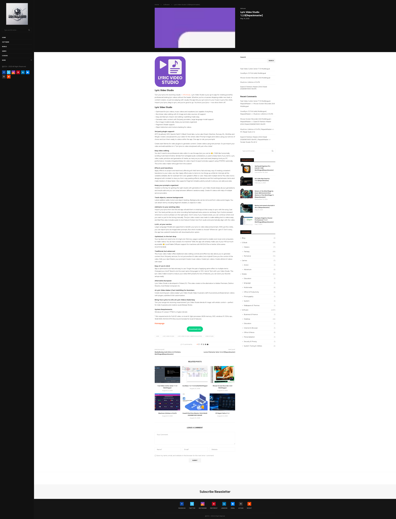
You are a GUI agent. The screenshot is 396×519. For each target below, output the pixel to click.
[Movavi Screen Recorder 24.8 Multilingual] (222, 374)
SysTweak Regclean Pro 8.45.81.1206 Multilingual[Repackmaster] (264, 168)
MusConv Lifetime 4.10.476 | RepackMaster (256, 129)
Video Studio (209, 336)
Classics (259, 247)
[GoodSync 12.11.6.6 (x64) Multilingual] (195, 374)
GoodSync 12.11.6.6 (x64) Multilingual (194, 386)
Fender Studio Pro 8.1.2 (248, 142)
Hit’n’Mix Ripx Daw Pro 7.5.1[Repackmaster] (262, 180)
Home (4, 37)
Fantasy (259, 251)
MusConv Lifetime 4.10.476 (167, 413)
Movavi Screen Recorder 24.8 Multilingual (222, 387)
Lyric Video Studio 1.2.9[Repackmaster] (190, 336)
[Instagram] (13, 72)
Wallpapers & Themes (259, 305)
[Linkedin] (23, 72)
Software (5, 42)
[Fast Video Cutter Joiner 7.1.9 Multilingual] (167, 374)
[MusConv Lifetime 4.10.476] (167, 401)
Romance (259, 256)
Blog (258, 238)
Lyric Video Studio (168, 336)
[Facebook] (4, 72)
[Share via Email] (207, 344)
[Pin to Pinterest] (205, 344)
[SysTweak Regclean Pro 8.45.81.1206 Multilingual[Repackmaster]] (246, 169)
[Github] (4, 76)
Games (4, 51)
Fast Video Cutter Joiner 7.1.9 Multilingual (167, 387)
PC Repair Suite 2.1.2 (222, 413)
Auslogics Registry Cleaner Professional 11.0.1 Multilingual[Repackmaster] (264, 220)
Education (259, 278)
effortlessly (187, 95)
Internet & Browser (259, 328)
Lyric (157, 336)
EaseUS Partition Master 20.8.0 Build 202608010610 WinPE (195, 414)
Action (259, 265)
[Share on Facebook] (201, 344)
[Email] (27, 72)
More (4, 60)
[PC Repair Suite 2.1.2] (222, 401)
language (259, 283)
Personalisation (259, 337)
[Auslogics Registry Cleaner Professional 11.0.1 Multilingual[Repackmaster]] (246, 221)
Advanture (259, 269)
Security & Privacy (259, 341)
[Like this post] (199, 344)
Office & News (259, 332)
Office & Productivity (259, 292)
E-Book (258, 243)
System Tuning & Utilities (259, 346)
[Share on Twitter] (203, 344)
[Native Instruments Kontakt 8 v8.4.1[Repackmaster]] (246, 208)
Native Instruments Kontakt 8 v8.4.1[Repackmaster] (264, 206)
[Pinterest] (18, 72)
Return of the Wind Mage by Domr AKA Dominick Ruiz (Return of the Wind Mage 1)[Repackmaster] (264, 194)
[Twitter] (9, 72)
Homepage (159, 323)
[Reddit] (9, 76)
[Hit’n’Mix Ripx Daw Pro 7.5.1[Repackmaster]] (246, 182)
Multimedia (259, 287)
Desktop (259, 319)
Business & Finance (259, 314)
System (259, 301)
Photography (259, 296)
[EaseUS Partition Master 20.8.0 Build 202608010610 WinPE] (195, 401)
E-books (5, 56)
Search (243, 57)
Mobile (4, 46)
